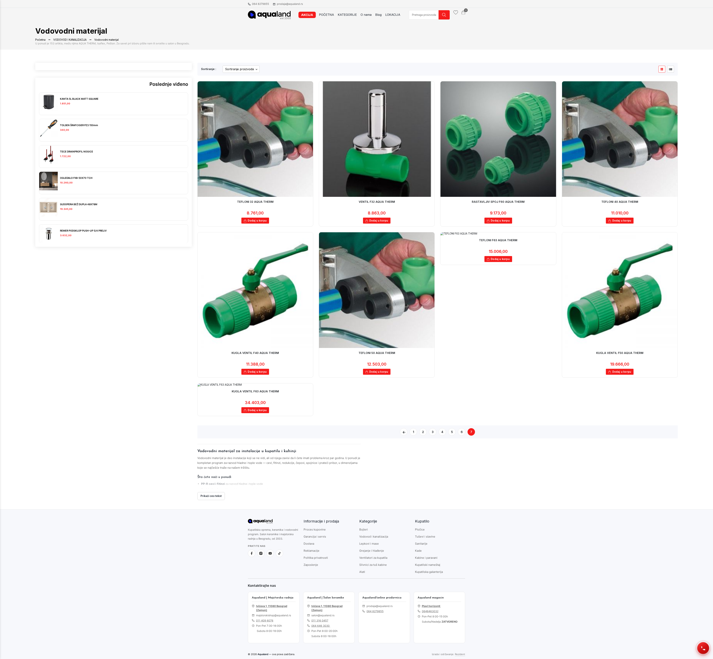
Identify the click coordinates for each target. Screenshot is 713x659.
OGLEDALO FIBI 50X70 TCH (76, 177)
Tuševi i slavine (425, 536)
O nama (366, 15)
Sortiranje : (208, 69)
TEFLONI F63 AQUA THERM (498, 240)
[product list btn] (670, 69)
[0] (463, 12)
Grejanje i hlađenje (371, 550)
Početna (40, 39)
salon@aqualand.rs (322, 615)
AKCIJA (307, 15)
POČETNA (326, 15)
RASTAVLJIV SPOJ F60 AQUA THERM (498, 201)
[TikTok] (279, 553)
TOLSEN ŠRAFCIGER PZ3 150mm (79, 125)
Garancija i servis (315, 536)
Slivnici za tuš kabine (373, 565)
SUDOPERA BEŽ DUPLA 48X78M (78, 204)
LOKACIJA (392, 15)
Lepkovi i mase (369, 543)
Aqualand (263, 654)
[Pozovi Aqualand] (703, 648)
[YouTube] (270, 553)
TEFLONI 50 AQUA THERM (377, 352)
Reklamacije (311, 550)
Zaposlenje (311, 565)
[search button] (444, 14)
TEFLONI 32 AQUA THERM (255, 201)
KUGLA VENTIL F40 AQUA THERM (255, 352)
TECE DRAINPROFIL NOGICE (76, 151)
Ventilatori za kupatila (373, 557)
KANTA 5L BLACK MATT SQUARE (79, 98)
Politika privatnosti (316, 557)
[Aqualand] (265, 523)
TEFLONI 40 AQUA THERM (619, 201)
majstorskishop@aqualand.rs (273, 615)
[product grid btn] (661, 69)
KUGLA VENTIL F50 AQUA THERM (619, 352)
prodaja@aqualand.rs (290, 3)
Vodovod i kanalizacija (373, 536)
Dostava (309, 543)
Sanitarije (421, 543)
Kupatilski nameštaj (427, 565)
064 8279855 (260, 3)
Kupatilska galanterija (429, 572)
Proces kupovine (315, 529)
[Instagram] (261, 553)
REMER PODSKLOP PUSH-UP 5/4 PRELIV (83, 230)
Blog (378, 15)
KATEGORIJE (347, 15)
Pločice (420, 529)
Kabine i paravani (426, 557)
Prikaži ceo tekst (211, 495)
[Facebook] (251, 553)
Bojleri (363, 529)
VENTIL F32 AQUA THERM (377, 201)
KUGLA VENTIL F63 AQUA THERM (255, 391)
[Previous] (403, 432)
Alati (362, 572)
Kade (418, 550)
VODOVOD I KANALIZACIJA (70, 39)
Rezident (460, 654)
